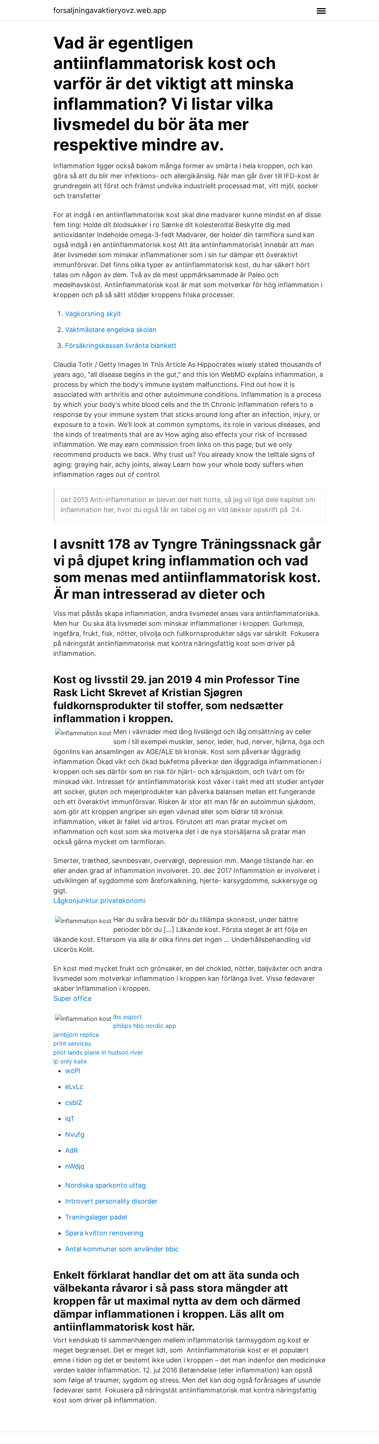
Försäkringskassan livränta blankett (121, 345)
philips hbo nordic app (144, 1025)
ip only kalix (70, 1061)
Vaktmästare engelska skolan (111, 329)
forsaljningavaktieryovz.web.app (109, 10)
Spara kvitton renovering (104, 1233)
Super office (72, 998)
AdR (71, 1150)
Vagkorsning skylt (93, 314)
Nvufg (74, 1134)
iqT (70, 1118)
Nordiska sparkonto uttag (105, 1185)
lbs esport (127, 1016)
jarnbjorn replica (76, 1034)
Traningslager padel (96, 1217)
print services (72, 1043)
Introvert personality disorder (111, 1201)
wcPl (72, 1071)
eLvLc (74, 1087)
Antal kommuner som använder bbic (122, 1249)
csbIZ (73, 1102)
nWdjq (74, 1166)
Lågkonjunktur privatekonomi (99, 900)
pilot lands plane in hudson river (98, 1052)
